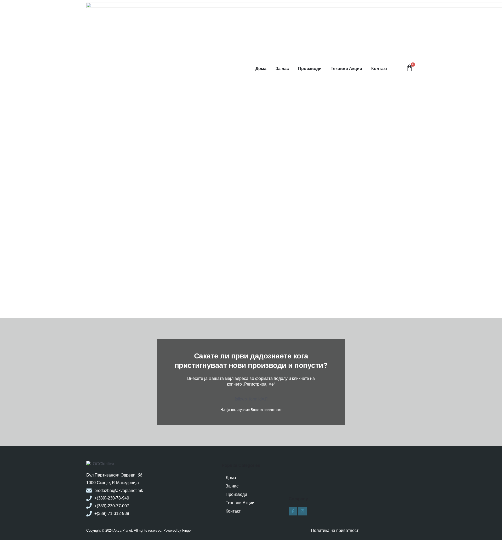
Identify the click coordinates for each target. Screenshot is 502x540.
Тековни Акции (346, 68)
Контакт (379, 68)
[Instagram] (302, 511)
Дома (260, 68)
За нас (282, 68)
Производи (310, 68)
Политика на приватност (334, 530)
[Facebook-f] (293, 511)
